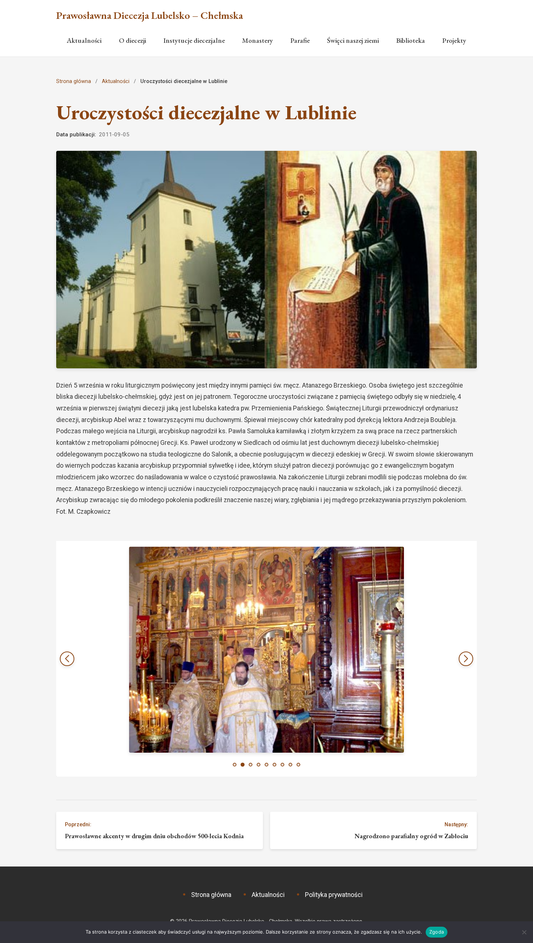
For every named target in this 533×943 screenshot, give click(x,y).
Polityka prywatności (334, 894)
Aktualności (84, 40)
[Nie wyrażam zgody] (524, 932)
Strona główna (73, 81)
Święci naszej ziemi (353, 40)
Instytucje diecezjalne (194, 40)
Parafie (300, 40)
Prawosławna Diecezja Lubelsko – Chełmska (149, 15)
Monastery (257, 40)
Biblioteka (410, 40)
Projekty (454, 40)
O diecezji (132, 40)
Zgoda (436, 932)
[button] (466, 659)
